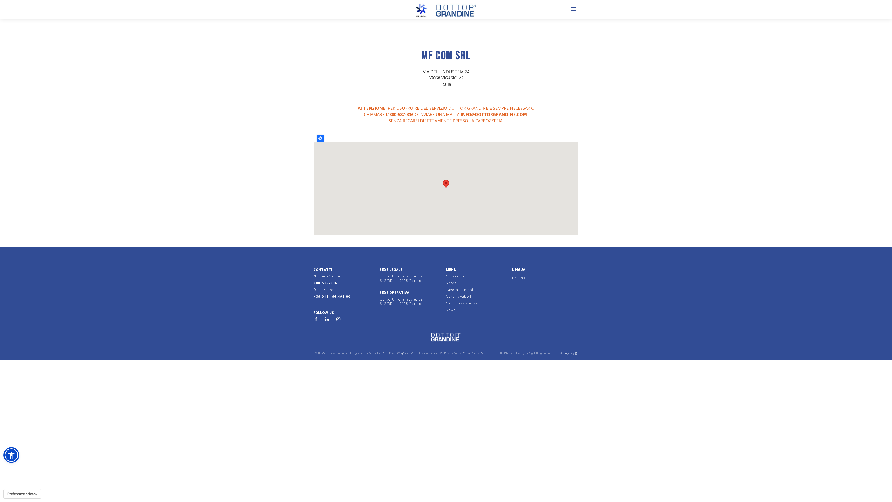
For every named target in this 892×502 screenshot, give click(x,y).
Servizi (452, 283)
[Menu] (573, 9)
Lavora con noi (459, 289)
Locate (320, 138)
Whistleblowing (514, 353)
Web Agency (567, 353)
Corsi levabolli (459, 296)
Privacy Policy (452, 353)
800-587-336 (325, 283)
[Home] (446, 9)
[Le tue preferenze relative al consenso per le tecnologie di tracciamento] (22, 493)
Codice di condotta (492, 353)
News (451, 310)
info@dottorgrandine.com (494, 114)
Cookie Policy (471, 353)
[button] (11, 455)
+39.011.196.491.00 (332, 296)
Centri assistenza (462, 303)
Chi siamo (455, 276)
